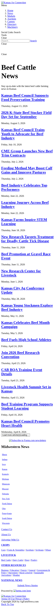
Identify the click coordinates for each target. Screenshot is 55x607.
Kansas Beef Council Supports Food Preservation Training (25, 97)
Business (5, 570)
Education (14, 570)
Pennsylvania (7, 513)
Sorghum (30, 550)
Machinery (12, 27)
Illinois (4, 454)
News (10, 13)
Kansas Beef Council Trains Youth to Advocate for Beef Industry (23, 134)
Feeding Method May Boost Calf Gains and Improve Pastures (26, 170)
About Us (6, 534)
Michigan (5, 479)
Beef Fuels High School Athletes (26, 340)
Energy (24, 570)
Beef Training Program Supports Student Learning (27, 406)
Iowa (4, 464)
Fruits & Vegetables (15, 550)
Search (33, 40)
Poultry (34, 560)
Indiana (4, 459)
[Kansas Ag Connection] (13, 2)
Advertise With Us (10, 539)
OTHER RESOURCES (13, 565)
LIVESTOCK (8, 555)
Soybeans (39, 550)
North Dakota (7, 504)
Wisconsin (6, 523)
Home (10, 10)
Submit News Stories (27, 585)
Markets (11, 16)
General (32, 570)
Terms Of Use (8, 598)
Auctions (11, 18)
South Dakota (7, 518)
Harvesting (13, 573)
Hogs (27, 560)
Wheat (48, 550)
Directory (11, 24)
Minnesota (6, 484)
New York (6, 499)
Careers (11, 21)
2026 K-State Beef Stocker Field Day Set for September (26, 115)
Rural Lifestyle (25, 573)
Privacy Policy (22, 598)
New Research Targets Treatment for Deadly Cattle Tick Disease (27, 239)
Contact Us (6, 529)
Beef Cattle (6, 560)
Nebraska (5, 494)
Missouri (5, 489)
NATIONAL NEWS (11, 580)
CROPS (5, 545)
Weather (16, 575)
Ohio (4, 508)
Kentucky (5, 474)
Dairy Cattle (18, 560)
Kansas (4, 469)
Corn (3, 550)
